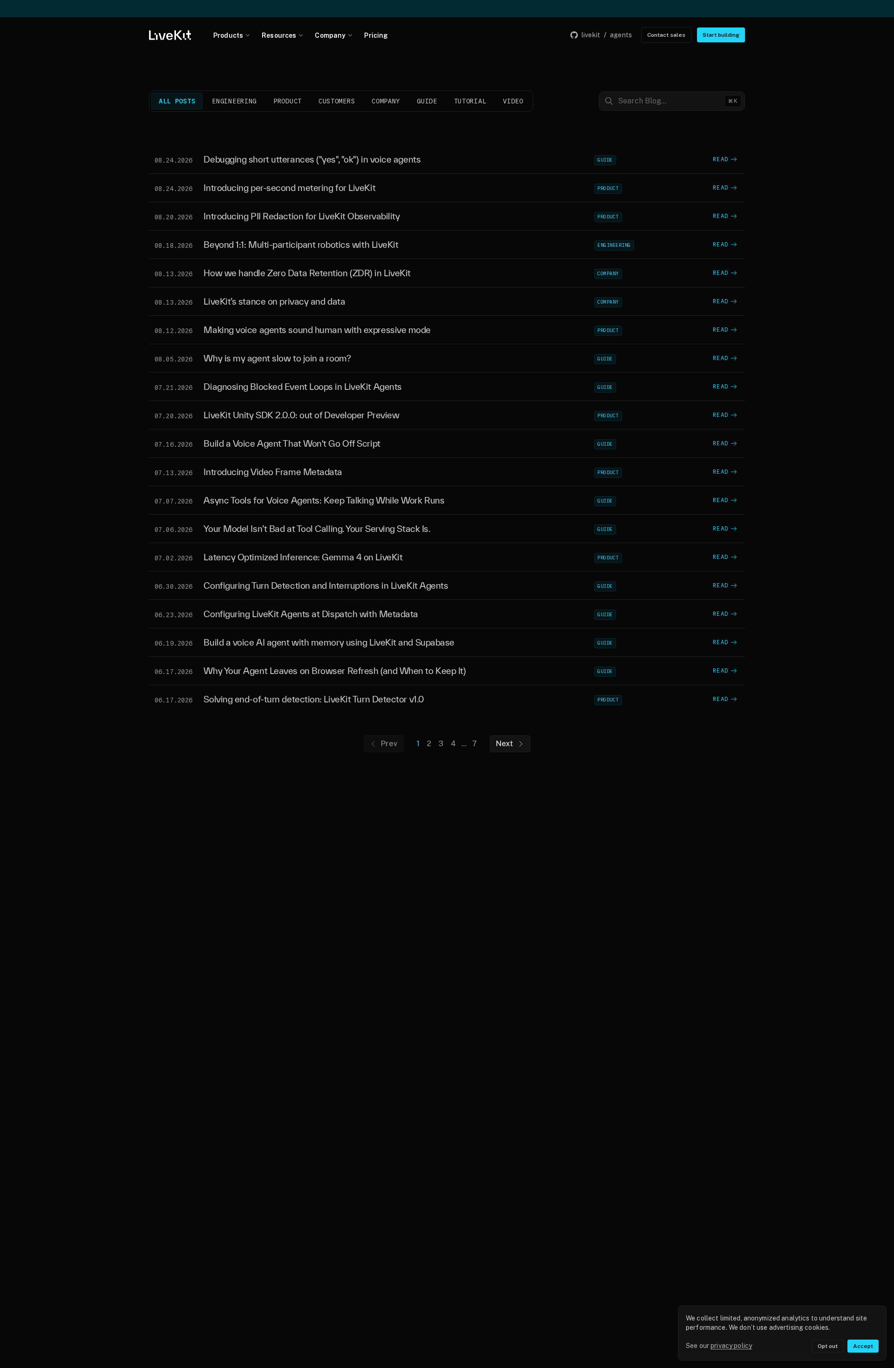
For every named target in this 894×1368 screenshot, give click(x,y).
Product (287, 101)
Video (513, 101)
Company (330, 35)
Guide (427, 101)
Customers (336, 101)
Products (228, 35)
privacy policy (731, 1345)
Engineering (234, 101)
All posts (177, 101)
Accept (863, 1346)
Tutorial (470, 101)
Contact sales (666, 35)
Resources (279, 35)
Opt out (828, 1346)
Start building (721, 35)
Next (505, 743)
